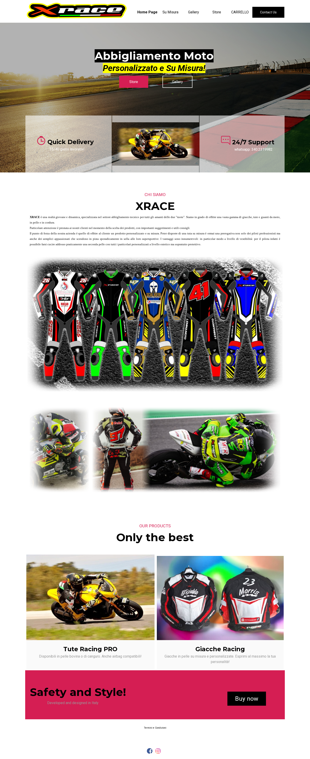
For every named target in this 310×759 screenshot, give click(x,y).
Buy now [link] (246, 698)
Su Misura (170, 12)
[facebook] (150, 751)
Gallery (193, 12)
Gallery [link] (177, 82)
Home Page (147, 12)
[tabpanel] (154, 60)
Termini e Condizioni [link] (155, 727)
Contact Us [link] (268, 12)
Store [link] (133, 82)
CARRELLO (240, 12)
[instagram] (158, 751)
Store (216, 12)
